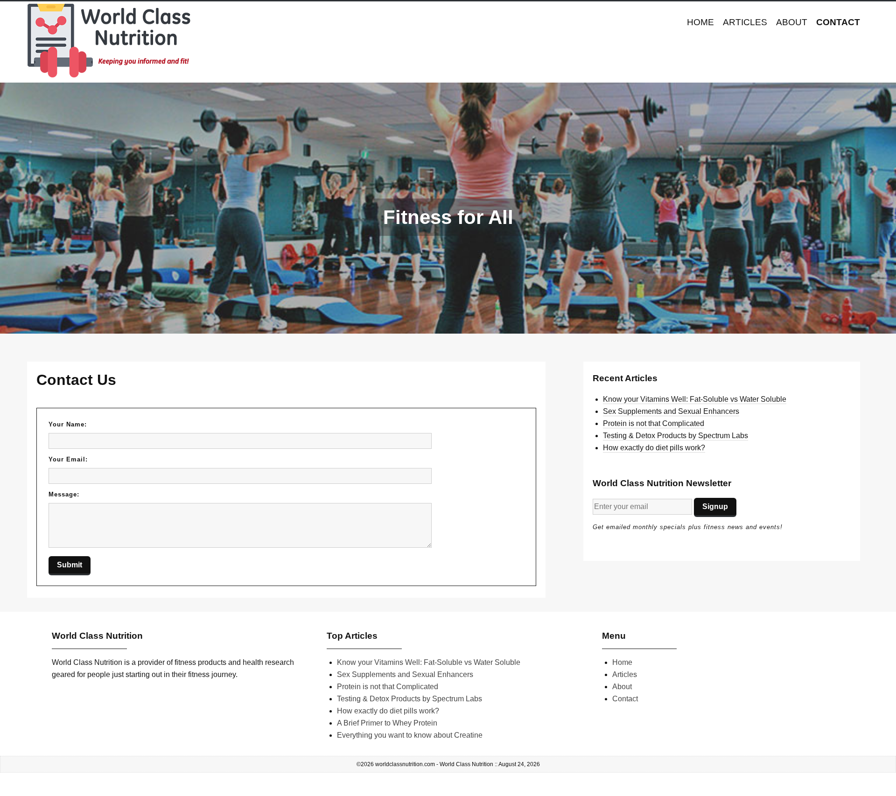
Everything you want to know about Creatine (410, 735)
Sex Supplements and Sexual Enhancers (671, 411)
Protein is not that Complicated (653, 423)
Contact (838, 22)
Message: (64, 494)
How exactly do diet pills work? (654, 448)
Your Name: (68, 424)
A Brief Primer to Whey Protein (387, 723)
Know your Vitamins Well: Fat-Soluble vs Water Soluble (694, 399)
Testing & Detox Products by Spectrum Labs (675, 436)
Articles (745, 22)
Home (700, 22)
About (791, 22)
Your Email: (68, 459)
